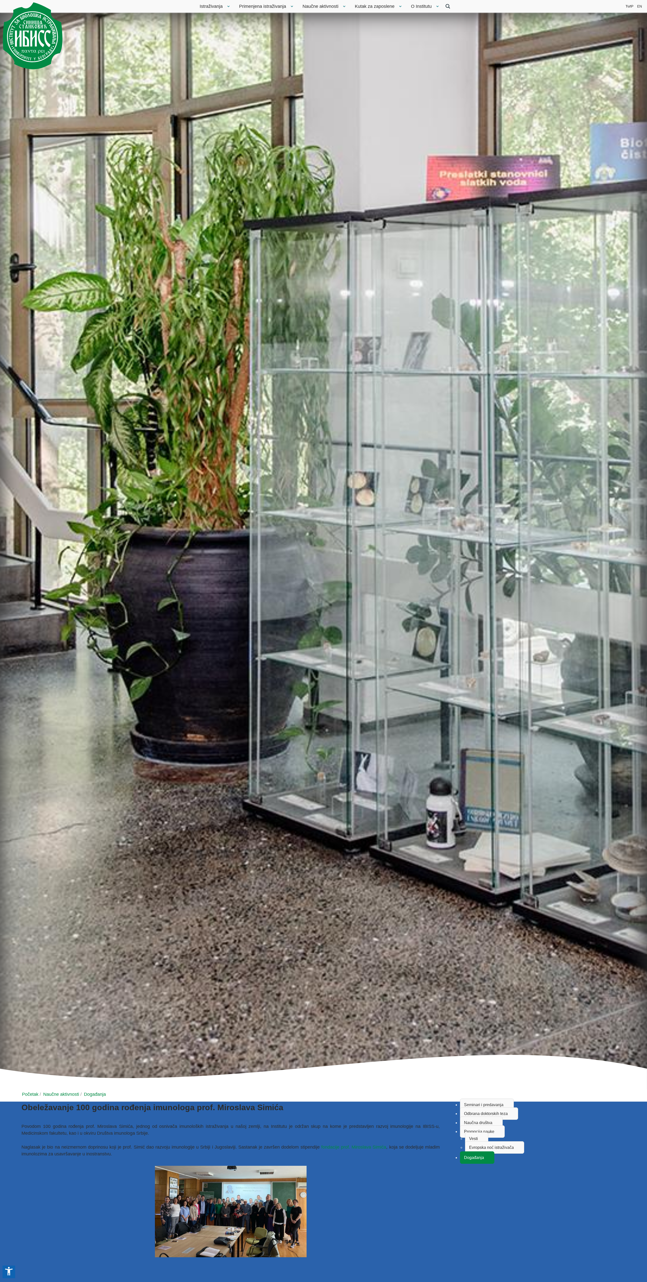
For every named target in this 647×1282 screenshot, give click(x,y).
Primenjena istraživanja (262, 6)
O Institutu (421, 6)
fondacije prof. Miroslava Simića (353, 1147)
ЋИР (629, 6)
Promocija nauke (479, 1131)
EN (639, 6)
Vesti (473, 1138)
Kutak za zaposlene (375, 6)
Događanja (474, 1157)
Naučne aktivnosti (320, 6)
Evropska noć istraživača (491, 1147)
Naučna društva (478, 1123)
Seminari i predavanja (483, 1105)
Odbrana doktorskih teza (486, 1113)
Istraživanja (211, 6)
